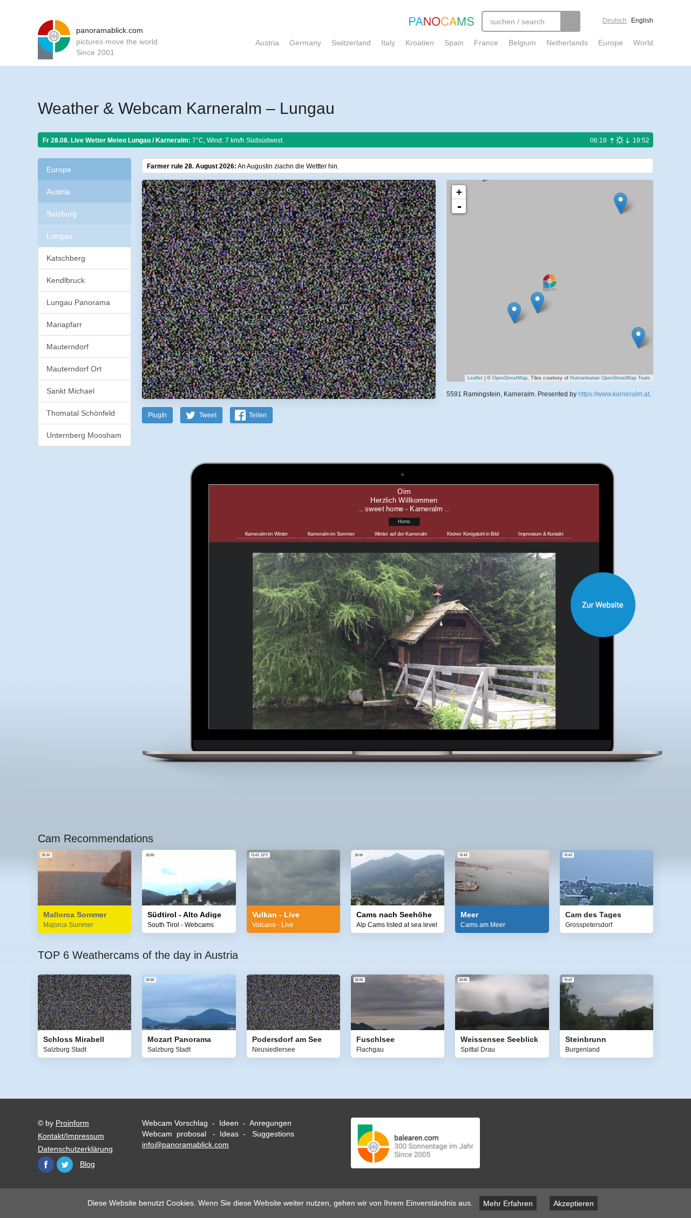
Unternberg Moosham (83, 435)
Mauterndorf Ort (73, 368)
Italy (388, 42)
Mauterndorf (67, 346)
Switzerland (351, 42)
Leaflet (475, 378)
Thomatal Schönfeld (80, 413)
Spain (454, 42)
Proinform (72, 1123)
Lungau (59, 236)
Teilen (258, 415)
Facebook (46, 1164)
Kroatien (419, 42)
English (642, 20)
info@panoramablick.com (185, 1144)
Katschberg (65, 258)
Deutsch (614, 20)
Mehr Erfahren (508, 1203)
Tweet (207, 415)
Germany (305, 42)
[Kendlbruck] (620, 203)
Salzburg (61, 213)
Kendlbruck (65, 280)
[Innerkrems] (514, 313)
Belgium (522, 42)
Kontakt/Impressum (71, 1136)
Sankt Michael (70, 391)
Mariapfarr (64, 324)
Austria (267, 42)
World (643, 42)
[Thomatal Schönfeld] (537, 303)
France (486, 42)
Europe (610, 42)
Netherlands (567, 42)
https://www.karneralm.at (613, 394)
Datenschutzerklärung (75, 1149)
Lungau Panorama (78, 302)
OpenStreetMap (509, 378)
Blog (87, 1164)
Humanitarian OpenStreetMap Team (610, 378)
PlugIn (157, 415)
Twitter (65, 1164)
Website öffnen (384, 604)
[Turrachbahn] (638, 338)
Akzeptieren (573, 1203)
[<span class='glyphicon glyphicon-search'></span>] (570, 21)
